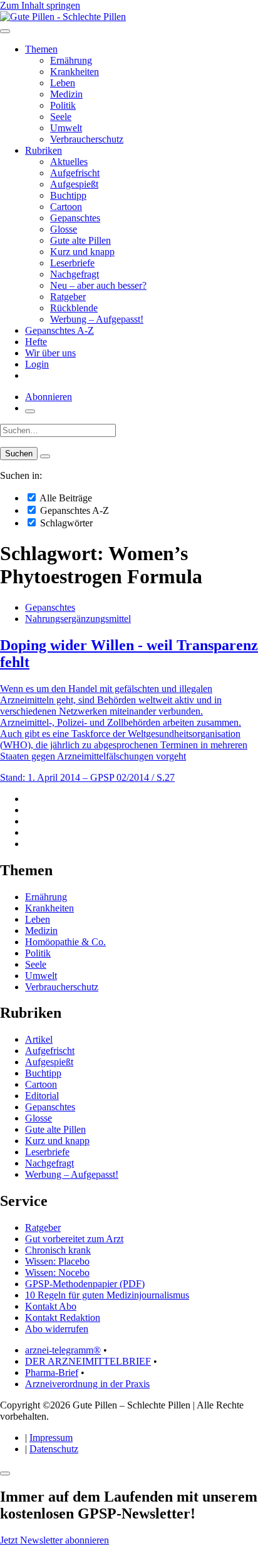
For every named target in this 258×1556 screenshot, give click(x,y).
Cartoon (66, 206)
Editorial (42, 1095)
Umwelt (66, 128)
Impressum (51, 1437)
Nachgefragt (74, 274)
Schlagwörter (65, 523)
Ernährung (71, 60)
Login (37, 364)
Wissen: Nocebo (57, 1272)
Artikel (39, 1039)
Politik (63, 105)
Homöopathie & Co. (65, 941)
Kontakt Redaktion (62, 1317)
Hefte (36, 341)
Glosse (63, 229)
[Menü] (5, 31)
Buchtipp (68, 195)
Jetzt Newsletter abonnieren (54, 1540)
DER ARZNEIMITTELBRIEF (88, 1361)
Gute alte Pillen (80, 240)
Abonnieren (48, 396)
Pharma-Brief (51, 1372)
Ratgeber (68, 296)
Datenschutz (53, 1448)
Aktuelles (69, 161)
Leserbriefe (72, 263)
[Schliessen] (5, 1473)
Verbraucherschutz (86, 139)
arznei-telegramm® (63, 1350)
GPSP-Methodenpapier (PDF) (85, 1283)
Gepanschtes (75, 218)
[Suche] (30, 411)
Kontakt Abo (50, 1306)
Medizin (66, 94)
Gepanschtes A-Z (59, 330)
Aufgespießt (74, 184)
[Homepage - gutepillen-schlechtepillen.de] (63, 16)
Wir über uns (50, 353)
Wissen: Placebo (57, 1261)
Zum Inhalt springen (40, 5)
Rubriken (43, 150)
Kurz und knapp (82, 251)
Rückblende (74, 308)
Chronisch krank (58, 1250)
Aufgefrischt (75, 173)
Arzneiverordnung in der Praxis (87, 1383)
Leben (62, 83)
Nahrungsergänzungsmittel (78, 618)
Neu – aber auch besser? (98, 285)
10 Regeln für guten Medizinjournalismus (107, 1295)
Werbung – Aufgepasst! (96, 319)
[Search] (45, 456)
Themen (41, 49)
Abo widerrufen (56, 1328)
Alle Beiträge (65, 498)
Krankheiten (74, 71)
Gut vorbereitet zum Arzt (74, 1238)
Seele (60, 116)
